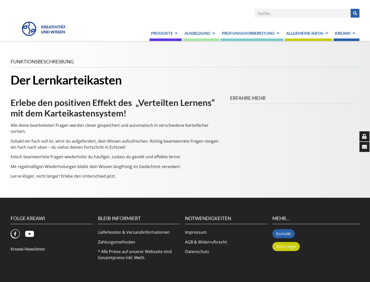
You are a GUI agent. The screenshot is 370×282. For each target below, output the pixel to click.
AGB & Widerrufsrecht (206, 242)
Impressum (196, 232)
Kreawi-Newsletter (28, 249)
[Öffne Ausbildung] (214, 33)
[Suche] (355, 13)
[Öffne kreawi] (354, 33)
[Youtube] (29, 233)
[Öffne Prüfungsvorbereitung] (278, 33)
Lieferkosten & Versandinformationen (134, 232)
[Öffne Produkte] (176, 33)
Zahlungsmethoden (116, 242)
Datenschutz (197, 251)
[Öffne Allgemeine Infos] (327, 33)
